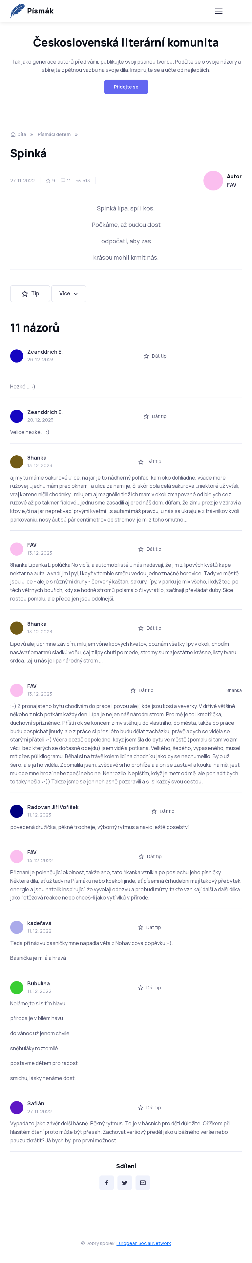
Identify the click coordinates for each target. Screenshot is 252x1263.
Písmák (40, 11)
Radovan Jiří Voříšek (53, 807)
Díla (21, 134)
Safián (35, 1103)
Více (64, 293)
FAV (231, 184)
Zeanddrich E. (45, 351)
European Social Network (143, 1243)
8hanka (37, 457)
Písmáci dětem (54, 134)
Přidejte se (126, 87)
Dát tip (159, 356)
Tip (35, 293)
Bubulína (38, 983)
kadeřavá (39, 923)
